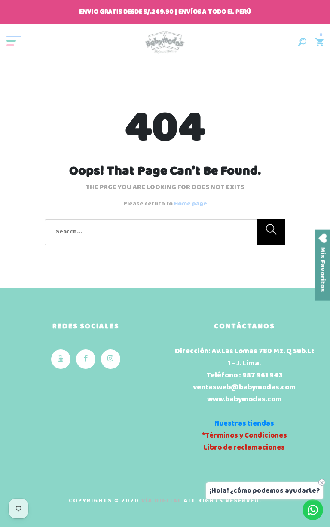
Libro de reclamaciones (244, 447)
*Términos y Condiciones (244, 435)
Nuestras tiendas (244, 423)
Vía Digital (161, 501)
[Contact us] (312, 509)
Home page (190, 204)
